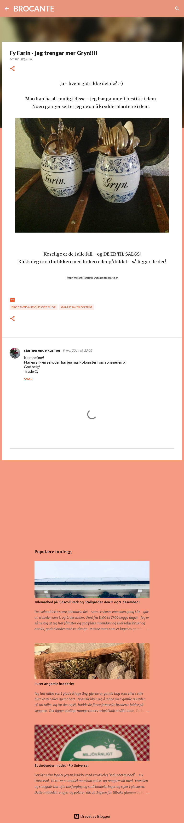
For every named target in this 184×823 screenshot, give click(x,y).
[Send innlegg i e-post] (12, 301)
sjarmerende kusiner (42, 350)
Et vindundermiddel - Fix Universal (61, 765)
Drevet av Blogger (95, 816)
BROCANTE (33, 8)
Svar (28, 379)
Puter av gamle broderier (54, 684)
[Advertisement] (92, 500)
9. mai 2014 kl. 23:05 (77, 350)
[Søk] (61, 8)
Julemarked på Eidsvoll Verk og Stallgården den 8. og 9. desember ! (87, 602)
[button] (12, 69)
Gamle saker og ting (76, 307)
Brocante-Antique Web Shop (34, 307)
